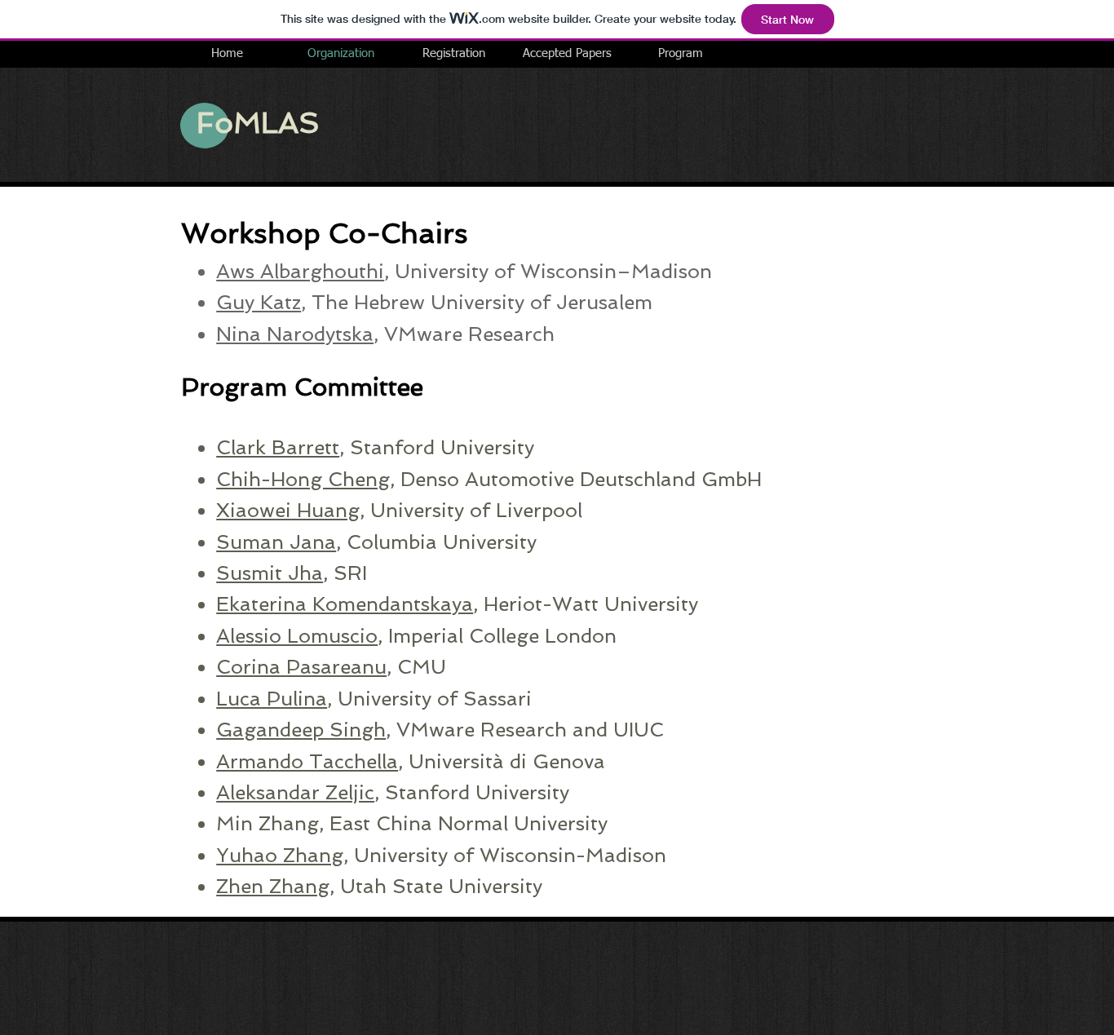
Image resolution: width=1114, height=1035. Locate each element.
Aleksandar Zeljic (295, 792)
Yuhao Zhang (279, 855)
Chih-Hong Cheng (303, 479)
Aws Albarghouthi (300, 271)
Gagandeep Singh (301, 729)
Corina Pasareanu (301, 667)
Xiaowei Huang (288, 510)
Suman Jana (276, 542)
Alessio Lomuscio (297, 636)
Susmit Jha (269, 573)
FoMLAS (258, 122)
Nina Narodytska (295, 334)
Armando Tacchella (307, 761)
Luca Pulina (271, 698)
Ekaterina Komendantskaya (344, 604)
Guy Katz (258, 302)
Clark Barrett (277, 447)
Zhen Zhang (272, 886)
